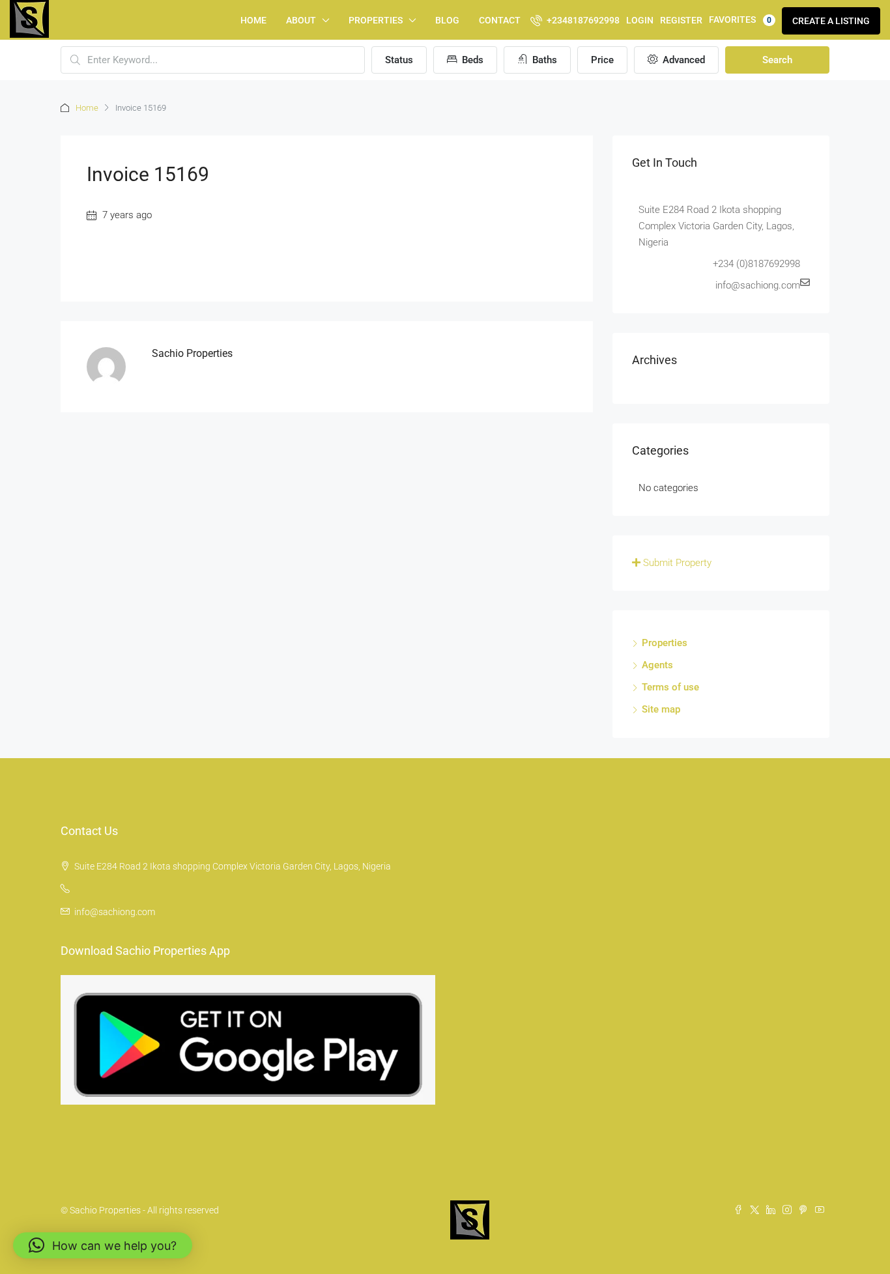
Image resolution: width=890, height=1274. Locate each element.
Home (253, 20)
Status (399, 60)
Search (777, 60)
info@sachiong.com (114, 912)
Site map (661, 709)
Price (602, 60)
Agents (657, 665)
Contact (500, 20)
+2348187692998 (582, 20)
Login (639, 20)
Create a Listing (831, 21)
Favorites (740, 19)
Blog (447, 20)
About (301, 20)
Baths (543, 60)
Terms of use (670, 687)
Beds (471, 60)
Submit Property (675, 563)
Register (681, 20)
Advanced (682, 60)
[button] (102, 1245)
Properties (376, 20)
